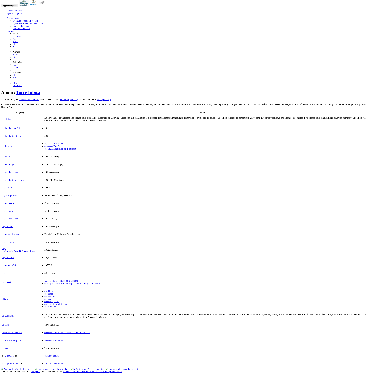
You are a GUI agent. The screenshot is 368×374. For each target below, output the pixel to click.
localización (10, 234)
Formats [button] (10, 31)
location (7, 146)
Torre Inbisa (28, 92)
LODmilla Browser (21, 28)
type (5, 299)
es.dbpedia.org (104, 99)
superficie (9, 265)
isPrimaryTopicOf (11, 340)
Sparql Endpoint (14, 13)
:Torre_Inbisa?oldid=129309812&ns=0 (67, 332)
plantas (8, 257)
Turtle (15, 41)
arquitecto (9, 195)
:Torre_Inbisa (55, 340)
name (6, 348)
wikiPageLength (11, 172)
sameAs (9, 356)
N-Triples (17, 36)
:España (52, 146)
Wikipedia (35, 371)
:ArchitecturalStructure (56, 304)
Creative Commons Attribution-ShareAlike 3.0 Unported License (92, 371)
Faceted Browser (14, 10)
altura (7, 187)
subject (6, 282)
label (5, 325)
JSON (15, 44)
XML (15, 46)
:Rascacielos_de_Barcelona (61, 281)
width (6, 156)
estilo (7, 211)
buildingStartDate (11, 136)
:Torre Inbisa (51, 356)
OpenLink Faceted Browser (25, 21)
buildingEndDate (11, 128)
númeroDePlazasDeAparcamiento (18, 250)
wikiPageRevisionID (13, 180)
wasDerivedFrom (12, 332)
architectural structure (29, 99)
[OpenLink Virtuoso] (17, 369)
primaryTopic (11, 363)
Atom (15, 54)
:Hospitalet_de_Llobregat (60, 149)
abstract (7, 119)
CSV (15, 83)
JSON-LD (17, 85)
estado (8, 203)
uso (6, 273)
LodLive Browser (21, 26)
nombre (8, 242)
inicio (7, 226)
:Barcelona (53, 143)
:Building (50, 306)
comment (7, 315)
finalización (10, 218)
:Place (48, 294)
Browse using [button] (13, 18)
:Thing (48, 291)
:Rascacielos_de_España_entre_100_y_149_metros (72, 283)
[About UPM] (37, 5)
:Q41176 (51, 301)
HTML (16, 67)
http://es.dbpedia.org (69, 99)
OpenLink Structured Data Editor (28, 23)
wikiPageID (9, 164)
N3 (14, 39)
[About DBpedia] (24, 5)
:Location (50, 296)
